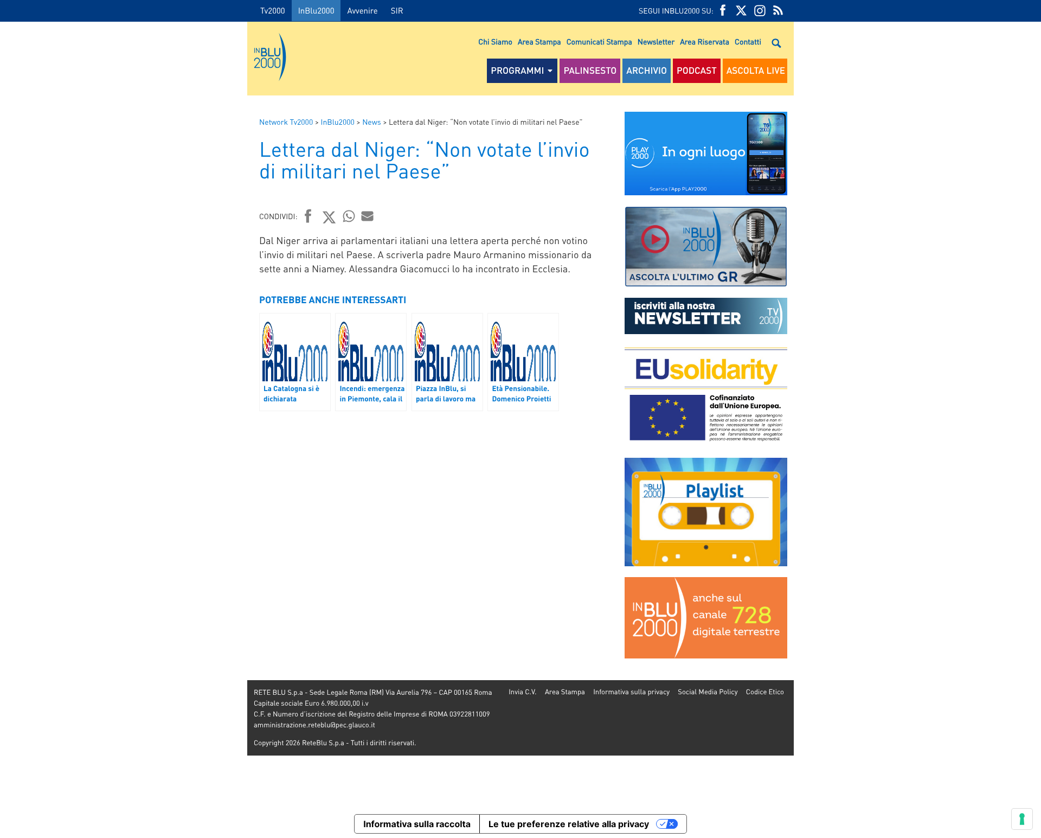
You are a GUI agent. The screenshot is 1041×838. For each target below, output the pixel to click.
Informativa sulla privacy (631, 691)
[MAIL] (367, 215)
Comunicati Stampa (599, 42)
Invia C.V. (522, 691)
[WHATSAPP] (349, 215)
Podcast (697, 70)
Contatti (748, 42)
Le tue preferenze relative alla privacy (569, 823)
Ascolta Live (756, 70)
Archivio (646, 70)
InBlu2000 (316, 10)
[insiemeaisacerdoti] (123, 426)
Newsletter (656, 42)
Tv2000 (272, 10)
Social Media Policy (707, 691)
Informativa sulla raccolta (417, 823)
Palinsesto (589, 70)
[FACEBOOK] (723, 10)
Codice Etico (765, 691)
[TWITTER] (741, 10)
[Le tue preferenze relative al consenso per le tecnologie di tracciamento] (1022, 819)
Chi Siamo (495, 42)
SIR (397, 10)
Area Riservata (704, 42)
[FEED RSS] (778, 10)
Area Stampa (539, 42)
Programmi (517, 70)
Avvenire (362, 10)
